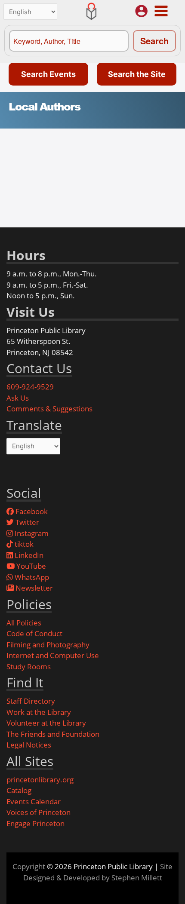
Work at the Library (38, 712)
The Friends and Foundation (52, 734)
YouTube (30, 566)
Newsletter (33, 588)
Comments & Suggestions (49, 409)
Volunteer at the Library (46, 723)
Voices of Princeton (38, 812)
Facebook (31, 511)
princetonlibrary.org (40, 779)
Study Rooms (28, 666)
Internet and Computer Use (52, 655)
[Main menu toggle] (161, 10)
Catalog (18, 790)
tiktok (23, 544)
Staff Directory (30, 701)
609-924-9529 (30, 387)
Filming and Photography (47, 645)
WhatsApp (31, 577)
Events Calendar (33, 801)
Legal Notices (28, 745)
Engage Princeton (35, 823)
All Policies (23, 623)
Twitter (26, 522)
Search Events (48, 74)
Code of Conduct (34, 633)
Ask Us (17, 398)
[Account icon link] (141, 11)
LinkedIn (28, 555)
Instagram (31, 533)
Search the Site (137, 74)
